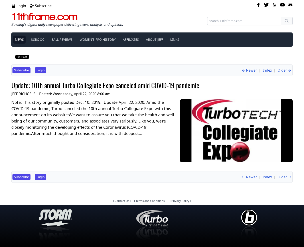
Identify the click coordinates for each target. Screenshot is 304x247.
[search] (287, 21)
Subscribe (43, 5)
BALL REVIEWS (62, 39)
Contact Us (122, 201)
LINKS (174, 39)
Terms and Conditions (150, 201)
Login (21, 5)
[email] (289, 5)
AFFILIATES (131, 39)
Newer (251, 70)
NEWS (19, 39)
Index (267, 70)
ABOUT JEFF (154, 39)
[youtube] (282, 5)
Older (282, 70)
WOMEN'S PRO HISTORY (98, 39)
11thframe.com (44, 16)
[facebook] (258, 5)
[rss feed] (274, 5)
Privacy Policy (180, 201)
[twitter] (266, 5)
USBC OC (37, 39)
